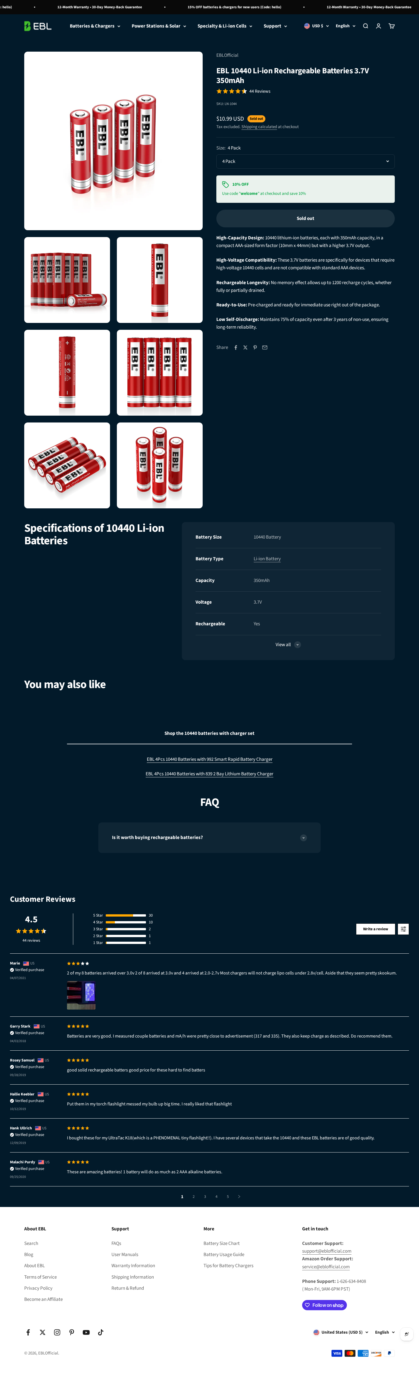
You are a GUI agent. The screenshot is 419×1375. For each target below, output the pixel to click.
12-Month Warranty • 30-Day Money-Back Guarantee (85, 7)
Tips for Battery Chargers (228, 1265)
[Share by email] (265, 347)
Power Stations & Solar (156, 26)
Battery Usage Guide (224, 1254)
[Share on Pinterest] (255, 347)
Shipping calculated (259, 127)
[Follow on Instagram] (57, 1332)
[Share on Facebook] (236, 347)
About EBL (34, 1265)
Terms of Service (40, 1277)
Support (272, 26)
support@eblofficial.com (326, 1251)
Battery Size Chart (222, 1243)
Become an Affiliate (43, 1299)
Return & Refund (127, 1288)
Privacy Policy (38, 1288)
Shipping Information (132, 1277)
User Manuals (124, 1254)
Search (31, 1243)
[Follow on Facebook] (28, 1332)
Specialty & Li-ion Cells (222, 26)
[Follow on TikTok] (101, 1332)
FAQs (116, 1243)
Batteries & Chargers (92, 26)
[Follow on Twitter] (42, 1332)
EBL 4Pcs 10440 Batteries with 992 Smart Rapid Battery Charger (209, 759)
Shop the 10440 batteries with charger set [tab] (209, 733)
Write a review (375, 929)
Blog (28, 1254)
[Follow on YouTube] (86, 1332)
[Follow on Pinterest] (72, 1332)
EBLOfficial (227, 55)
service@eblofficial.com (326, 1266)
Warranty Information (133, 1265)
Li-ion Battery (267, 558)
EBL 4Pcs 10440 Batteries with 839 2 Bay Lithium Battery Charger (209, 774)
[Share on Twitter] (245, 347)
